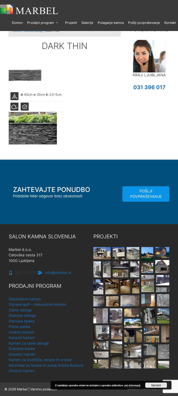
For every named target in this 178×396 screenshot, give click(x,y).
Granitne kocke (22, 349)
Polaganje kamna (111, 23)
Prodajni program (40, 23)
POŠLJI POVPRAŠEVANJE (146, 194)
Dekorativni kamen (25, 299)
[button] (102, 253)
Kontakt (170, 23)
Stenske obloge (22, 315)
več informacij (132, 385)
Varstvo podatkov (43, 389)
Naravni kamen (22, 337)
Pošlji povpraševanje (144, 23)
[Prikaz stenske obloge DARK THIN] (33, 128)
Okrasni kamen (22, 371)
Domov (17, 23)
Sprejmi (156, 385)
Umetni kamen (21, 332)
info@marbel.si (58, 272)
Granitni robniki (22, 354)
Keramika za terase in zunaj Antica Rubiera (46, 365)
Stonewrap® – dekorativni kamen (37, 304)
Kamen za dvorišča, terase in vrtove (40, 360)
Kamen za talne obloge (29, 343)
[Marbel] (29, 9)
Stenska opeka (22, 321)
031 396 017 (149, 87)
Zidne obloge (20, 310)
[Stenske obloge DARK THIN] (25, 75)
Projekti (71, 23)
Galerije (87, 23)
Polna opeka (19, 326)
